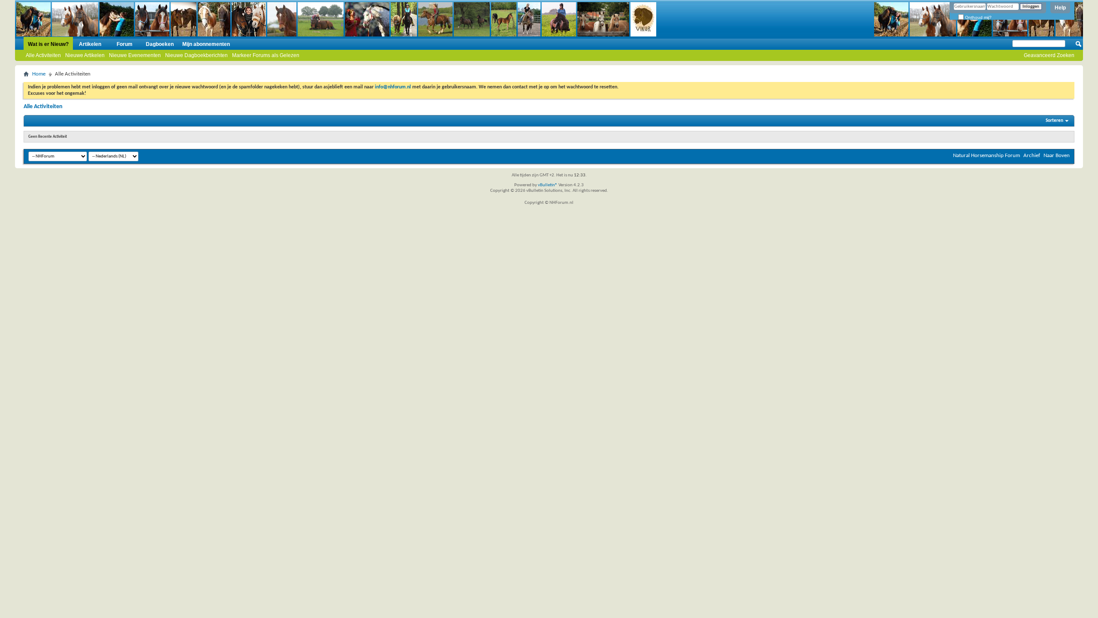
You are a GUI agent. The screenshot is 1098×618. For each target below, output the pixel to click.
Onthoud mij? (978, 17)
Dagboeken (160, 44)
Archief (1031, 155)
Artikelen (90, 44)
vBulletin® (548, 185)
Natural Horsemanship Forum (986, 155)
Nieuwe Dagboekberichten (196, 55)
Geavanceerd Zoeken (1049, 55)
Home (38, 74)
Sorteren (1054, 120)
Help (1060, 8)
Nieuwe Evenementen (135, 55)
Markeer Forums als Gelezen (265, 55)
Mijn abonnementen (206, 44)
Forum (125, 44)
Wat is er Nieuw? (48, 44)
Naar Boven (1057, 155)
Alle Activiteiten (43, 55)
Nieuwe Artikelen (85, 55)
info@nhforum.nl (393, 87)
